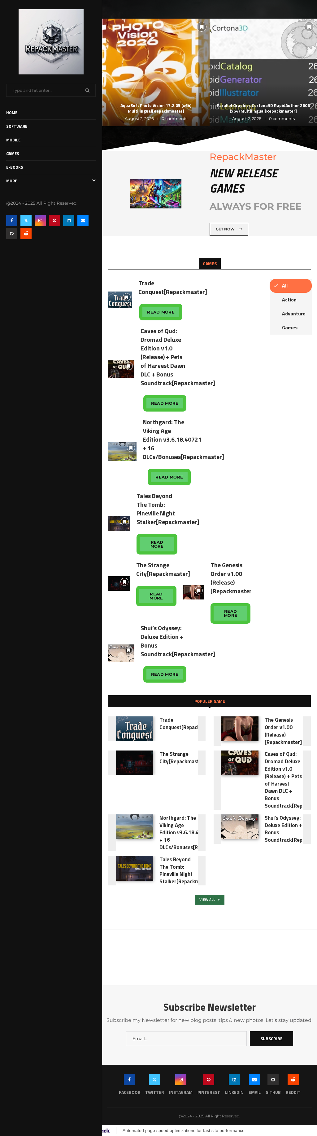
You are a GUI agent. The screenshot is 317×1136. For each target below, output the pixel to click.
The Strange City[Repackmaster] (163, 569)
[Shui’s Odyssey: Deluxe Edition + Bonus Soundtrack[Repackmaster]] (121, 653)
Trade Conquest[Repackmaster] (172, 287)
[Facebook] (11, 220)
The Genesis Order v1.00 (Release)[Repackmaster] (232, 578)
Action (289, 299)
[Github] (11, 233)
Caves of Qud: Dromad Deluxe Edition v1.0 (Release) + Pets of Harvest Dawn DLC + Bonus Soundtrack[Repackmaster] (178, 357)
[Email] (83, 220)
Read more (161, 312)
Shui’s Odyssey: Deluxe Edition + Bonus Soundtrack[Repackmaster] (178, 641)
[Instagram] (40, 220)
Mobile (13, 140)
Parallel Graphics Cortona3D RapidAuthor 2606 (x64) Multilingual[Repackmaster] (263, 108)
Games (12, 153)
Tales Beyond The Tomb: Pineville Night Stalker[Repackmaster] (168, 509)
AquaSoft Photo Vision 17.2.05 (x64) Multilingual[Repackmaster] (155, 108)
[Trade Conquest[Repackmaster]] (120, 300)
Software (16, 126)
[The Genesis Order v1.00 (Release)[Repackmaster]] (193, 592)
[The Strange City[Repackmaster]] (119, 583)
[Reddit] (26, 233)
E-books (14, 167)
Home (11, 112)
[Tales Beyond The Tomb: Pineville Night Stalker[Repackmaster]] (119, 523)
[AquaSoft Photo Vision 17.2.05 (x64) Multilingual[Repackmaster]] (156, 72)
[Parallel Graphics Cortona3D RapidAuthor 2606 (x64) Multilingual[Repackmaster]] (263, 72)
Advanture (294, 313)
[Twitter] (26, 220)
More (11, 181)
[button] (113, 72)
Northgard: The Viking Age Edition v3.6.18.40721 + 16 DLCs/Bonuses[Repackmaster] (183, 439)
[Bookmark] (201, 27)
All (285, 285)
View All (207, 899)
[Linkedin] (68, 220)
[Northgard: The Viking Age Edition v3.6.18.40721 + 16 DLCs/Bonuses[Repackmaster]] (122, 451)
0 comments (174, 118)
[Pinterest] (54, 220)
